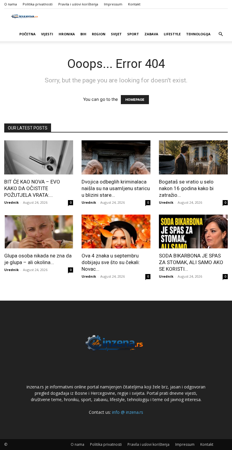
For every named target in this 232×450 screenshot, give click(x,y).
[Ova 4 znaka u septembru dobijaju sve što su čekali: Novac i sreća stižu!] (116, 232)
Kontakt (134, 4)
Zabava (151, 34)
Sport (133, 34)
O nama (10, 4)
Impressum (113, 4)
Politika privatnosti (38, 4)
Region (98, 34)
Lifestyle (172, 34)
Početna (27, 34)
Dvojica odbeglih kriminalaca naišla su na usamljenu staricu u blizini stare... (116, 188)
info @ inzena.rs (127, 412)
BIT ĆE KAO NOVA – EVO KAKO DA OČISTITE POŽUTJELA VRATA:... (32, 188)
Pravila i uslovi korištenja (78, 4)
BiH (83, 34)
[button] (220, 34)
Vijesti (47, 34)
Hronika (67, 34)
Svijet (116, 34)
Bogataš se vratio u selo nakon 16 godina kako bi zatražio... (186, 188)
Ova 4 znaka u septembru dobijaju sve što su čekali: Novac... (111, 262)
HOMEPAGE (134, 99)
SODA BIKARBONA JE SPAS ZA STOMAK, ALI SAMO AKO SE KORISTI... (191, 262)
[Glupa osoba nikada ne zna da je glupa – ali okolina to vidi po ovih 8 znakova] (38, 232)
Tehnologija (198, 34)
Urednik (11, 202)
